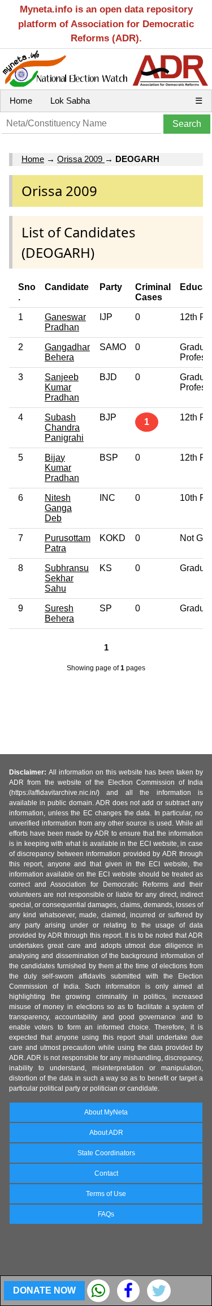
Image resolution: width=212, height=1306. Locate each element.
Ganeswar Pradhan (65, 322)
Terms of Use (106, 1194)
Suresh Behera (59, 613)
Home (21, 100)
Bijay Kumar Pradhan (62, 468)
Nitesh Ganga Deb (58, 508)
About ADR (106, 1133)
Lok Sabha (70, 100)
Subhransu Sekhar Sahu (67, 578)
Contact (106, 1173)
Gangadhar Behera (67, 352)
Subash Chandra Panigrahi (64, 427)
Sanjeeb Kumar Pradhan (62, 387)
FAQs (106, 1214)
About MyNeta (106, 1112)
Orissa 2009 (81, 159)
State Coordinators (106, 1153)
